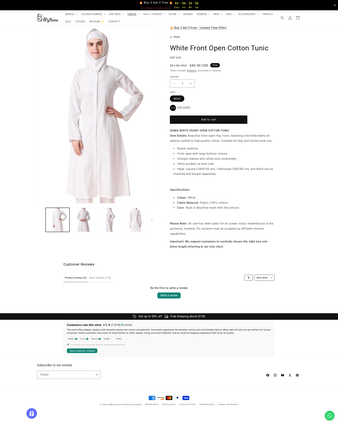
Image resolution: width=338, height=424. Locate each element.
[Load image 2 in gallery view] (83, 220)
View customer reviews (82, 350)
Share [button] (176, 36)
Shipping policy (207, 404)
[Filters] (248, 278)
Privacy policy (169, 404)
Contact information (228, 404)
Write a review (169, 295)
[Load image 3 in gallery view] (109, 220)
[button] (71, 14)
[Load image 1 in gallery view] (58, 220)
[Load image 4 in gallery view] (135, 220)
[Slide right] (152, 220)
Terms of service (187, 404)
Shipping (191, 70)
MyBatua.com (115, 404)
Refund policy (152, 404)
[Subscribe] (96, 375)
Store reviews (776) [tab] (100, 277)
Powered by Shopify (132, 404)
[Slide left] (41, 220)
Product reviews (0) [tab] (75, 277)
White (177, 98)
